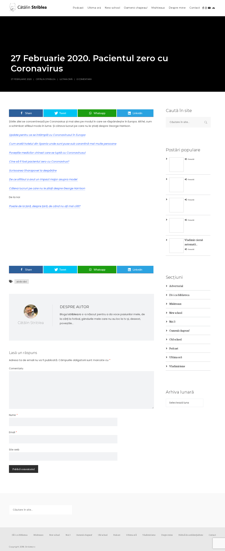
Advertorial (176, 286)
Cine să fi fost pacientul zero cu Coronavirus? (39, 161)
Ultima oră (94, 7)
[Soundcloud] (213, 8)
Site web (14, 449)
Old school (175, 339)
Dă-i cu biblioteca (179, 295)
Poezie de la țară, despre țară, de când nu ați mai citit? (44, 206)
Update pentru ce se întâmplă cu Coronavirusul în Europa (47, 135)
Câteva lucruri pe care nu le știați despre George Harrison (47, 188)
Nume (13, 415)
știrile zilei (22, 281)
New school (112, 7)
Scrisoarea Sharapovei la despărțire (32, 170)
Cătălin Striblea (45, 79)
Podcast (78, 7)
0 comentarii (84, 79)
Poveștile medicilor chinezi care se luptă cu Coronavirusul (47, 153)
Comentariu (16, 368)
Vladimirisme (177, 366)
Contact (194, 7)
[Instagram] (205, 8)
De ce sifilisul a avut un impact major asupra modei (43, 179)
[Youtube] (209, 8)
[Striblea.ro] (28, 8)
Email (13, 432)
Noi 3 (172, 321)
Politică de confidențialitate (191, 534)
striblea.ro (74, 314)
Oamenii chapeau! (135, 7)
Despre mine (177, 7)
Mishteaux (158, 7)
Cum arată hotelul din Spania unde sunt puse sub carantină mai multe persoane (62, 144)
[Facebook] (203, 8)
